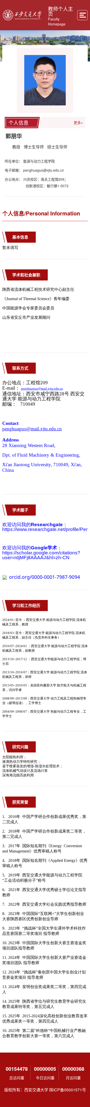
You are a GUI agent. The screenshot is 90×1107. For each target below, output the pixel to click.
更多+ (78, 122)
